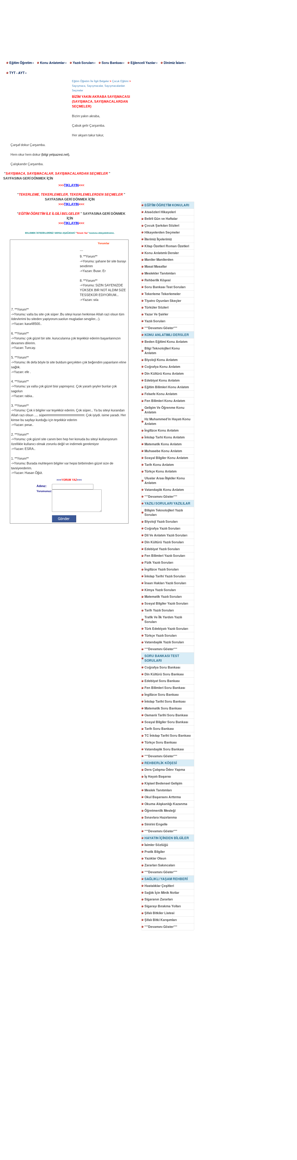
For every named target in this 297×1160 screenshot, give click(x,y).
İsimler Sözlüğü (156, 844)
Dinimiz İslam (174, 62)
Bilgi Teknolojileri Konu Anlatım (162, 350)
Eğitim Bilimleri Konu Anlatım (166, 387)
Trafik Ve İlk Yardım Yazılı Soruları (163, 619)
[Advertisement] (121, 28)
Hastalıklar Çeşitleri (159, 885)
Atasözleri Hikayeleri (160, 212)
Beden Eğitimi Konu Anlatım (165, 341)
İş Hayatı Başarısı (157, 776)
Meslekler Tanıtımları (160, 273)
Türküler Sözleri (156, 307)
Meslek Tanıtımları (158, 790)
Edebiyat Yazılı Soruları (162, 549)
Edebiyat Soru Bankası (162, 680)
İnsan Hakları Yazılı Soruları (165, 583)
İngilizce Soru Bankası (161, 694)
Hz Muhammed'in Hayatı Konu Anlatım (167, 421)
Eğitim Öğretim (20, 62)
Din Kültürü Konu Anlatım (164, 373)
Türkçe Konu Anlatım (160, 471)
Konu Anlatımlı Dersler (161, 252)
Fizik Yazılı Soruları (158, 562)
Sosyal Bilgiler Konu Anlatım (166, 457)
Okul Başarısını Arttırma (162, 797)
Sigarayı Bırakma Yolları (162, 906)
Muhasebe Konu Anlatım (163, 451)
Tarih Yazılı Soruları (159, 610)
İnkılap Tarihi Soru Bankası (164, 701)
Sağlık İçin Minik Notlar (161, 892)
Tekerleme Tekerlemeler (162, 293)
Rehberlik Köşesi (157, 280)
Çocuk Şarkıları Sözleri (161, 225)
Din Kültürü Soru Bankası (164, 674)
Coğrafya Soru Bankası (162, 667)
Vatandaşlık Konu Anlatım (164, 489)
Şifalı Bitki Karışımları (160, 919)
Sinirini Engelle (155, 824)
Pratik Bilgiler (154, 851)
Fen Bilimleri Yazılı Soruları (164, 555)
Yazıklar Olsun (155, 858)
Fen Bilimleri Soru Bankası (164, 687)
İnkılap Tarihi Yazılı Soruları (164, 576)
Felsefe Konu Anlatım (160, 393)
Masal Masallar (155, 266)
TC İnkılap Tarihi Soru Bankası (167, 735)
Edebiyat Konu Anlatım (162, 380)
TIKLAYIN (71, 185)
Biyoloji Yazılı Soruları (161, 521)
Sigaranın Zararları (158, 899)
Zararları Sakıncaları (159, 865)
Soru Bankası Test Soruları (164, 287)
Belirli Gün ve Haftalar (161, 218)
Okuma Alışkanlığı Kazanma (165, 803)
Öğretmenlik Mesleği (160, 810)
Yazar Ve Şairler (156, 314)
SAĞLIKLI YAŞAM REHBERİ (166, 878)
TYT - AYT (17, 72)
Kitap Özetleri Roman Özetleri (166, 246)
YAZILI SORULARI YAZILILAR (167, 503)
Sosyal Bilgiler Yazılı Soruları (166, 603)
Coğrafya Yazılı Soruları (162, 528)
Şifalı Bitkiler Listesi (159, 913)
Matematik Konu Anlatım (163, 444)
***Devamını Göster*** (160, 327)
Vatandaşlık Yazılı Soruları (164, 642)
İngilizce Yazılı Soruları (161, 569)
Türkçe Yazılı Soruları (160, 635)
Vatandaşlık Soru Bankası (164, 749)
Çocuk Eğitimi (120, 81)
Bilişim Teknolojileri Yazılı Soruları (163, 512)
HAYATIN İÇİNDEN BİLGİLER (166, 838)
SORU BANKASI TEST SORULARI (161, 658)
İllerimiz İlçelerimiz (158, 239)
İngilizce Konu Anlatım (161, 430)
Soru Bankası (112, 62)
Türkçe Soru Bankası (160, 742)
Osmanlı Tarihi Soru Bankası (166, 715)
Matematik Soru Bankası (163, 708)
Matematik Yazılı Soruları (163, 596)
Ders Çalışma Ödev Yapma (164, 769)
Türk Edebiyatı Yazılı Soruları (166, 628)
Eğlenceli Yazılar (143, 62)
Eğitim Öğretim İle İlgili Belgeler (90, 81)
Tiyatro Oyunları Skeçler (162, 300)
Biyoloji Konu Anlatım (161, 359)
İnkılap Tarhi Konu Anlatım (164, 437)
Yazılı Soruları (83, 62)
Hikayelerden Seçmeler (162, 232)
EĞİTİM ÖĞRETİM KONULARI (166, 205)
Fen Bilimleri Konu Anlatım (164, 400)
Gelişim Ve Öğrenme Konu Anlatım (164, 409)
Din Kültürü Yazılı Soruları (164, 542)
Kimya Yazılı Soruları (160, 589)
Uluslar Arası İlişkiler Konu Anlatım (164, 480)
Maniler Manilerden (158, 259)
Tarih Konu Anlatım (159, 464)
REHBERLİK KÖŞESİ (160, 762)
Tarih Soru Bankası (159, 728)
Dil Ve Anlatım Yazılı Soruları (165, 535)
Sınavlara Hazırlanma (160, 817)
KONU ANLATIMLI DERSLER (166, 334)
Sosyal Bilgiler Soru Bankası (166, 722)
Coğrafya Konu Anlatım (162, 366)
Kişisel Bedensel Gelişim (163, 783)
